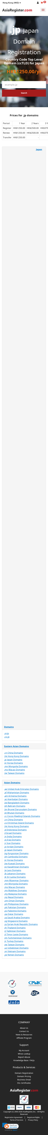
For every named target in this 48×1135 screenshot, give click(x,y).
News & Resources (24, 1035)
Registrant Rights (33, 1117)
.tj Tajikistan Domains (15, 931)
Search (24, 93)
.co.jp (6, 736)
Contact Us (24, 1031)
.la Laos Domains (12, 870)
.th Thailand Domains (15, 927)
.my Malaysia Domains (15, 893)
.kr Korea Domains (13, 763)
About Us (24, 1028)
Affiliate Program (24, 1038)
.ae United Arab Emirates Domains (21, 789)
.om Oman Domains (14, 900)
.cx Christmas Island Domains (19, 822)
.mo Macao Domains (14, 769)
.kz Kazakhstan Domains (16, 866)
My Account (24, 1050)
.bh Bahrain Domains (14, 806)
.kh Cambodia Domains (16, 856)
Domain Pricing (24, 1076)
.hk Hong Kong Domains (16, 756)
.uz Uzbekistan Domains (16, 947)
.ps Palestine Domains (15, 910)
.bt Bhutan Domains (14, 812)
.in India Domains (13, 836)
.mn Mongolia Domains (16, 766)
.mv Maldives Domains (15, 890)
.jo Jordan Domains (13, 846)
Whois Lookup (24, 1054)
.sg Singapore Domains (16, 921)
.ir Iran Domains (12, 843)
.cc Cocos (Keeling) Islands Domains (22, 816)
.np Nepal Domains (13, 897)
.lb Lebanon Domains (14, 873)
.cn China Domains (13, 752)
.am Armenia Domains (15, 796)
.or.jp (6, 733)
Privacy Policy (33, 1120)
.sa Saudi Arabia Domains (17, 917)
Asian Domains (12, 782)
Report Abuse (24, 1057)
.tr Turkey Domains (13, 941)
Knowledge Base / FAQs (24, 1060)
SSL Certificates (24, 1083)
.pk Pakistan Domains (15, 907)
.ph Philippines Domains (16, 904)
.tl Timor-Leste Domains (16, 934)
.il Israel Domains (12, 833)
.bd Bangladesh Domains (16, 802)
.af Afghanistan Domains (16, 792)
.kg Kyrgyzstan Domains (16, 853)
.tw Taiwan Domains (14, 773)
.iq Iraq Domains (12, 839)
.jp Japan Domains (13, 759)
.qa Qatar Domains (13, 914)
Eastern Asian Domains (16, 746)
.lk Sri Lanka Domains (15, 877)
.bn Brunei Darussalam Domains (20, 809)
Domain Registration (24, 1073)
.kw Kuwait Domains (14, 863)
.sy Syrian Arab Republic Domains (21, 924)
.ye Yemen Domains (14, 954)
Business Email (24, 1080)
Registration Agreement (13, 1117)
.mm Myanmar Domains (16, 880)
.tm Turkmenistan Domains (18, 937)
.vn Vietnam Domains (15, 951)
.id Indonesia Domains (15, 829)
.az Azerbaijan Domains (16, 799)
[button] (12, 2)
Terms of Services (16, 1120)
